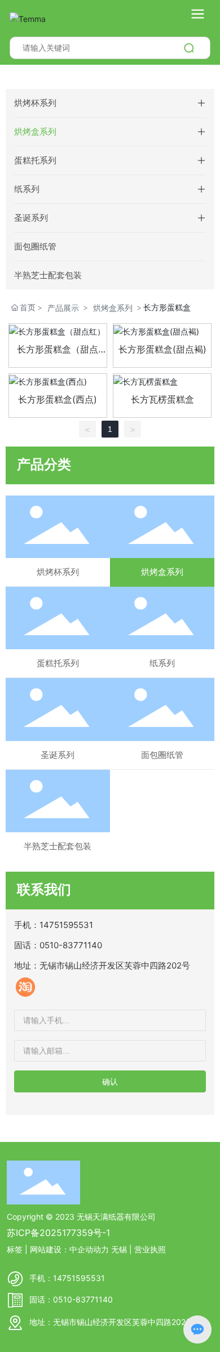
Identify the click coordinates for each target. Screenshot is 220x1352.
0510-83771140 (70, 945)
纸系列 (26, 189)
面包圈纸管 (35, 246)
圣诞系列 (31, 217)
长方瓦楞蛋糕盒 (162, 399)
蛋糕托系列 (35, 160)
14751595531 (66, 925)
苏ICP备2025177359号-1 (58, 1232)
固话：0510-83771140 (71, 1299)
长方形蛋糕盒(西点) (57, 399)
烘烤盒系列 (35, 131)
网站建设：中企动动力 (69, 1249)
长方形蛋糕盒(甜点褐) (162, 349)
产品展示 (63, 308)
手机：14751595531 (67, 1278)
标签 (15, 1249)
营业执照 (150, 1249)
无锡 (119, 1249)
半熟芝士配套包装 (48, 275)
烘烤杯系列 (35, 102)
